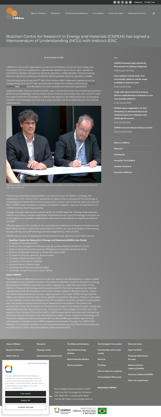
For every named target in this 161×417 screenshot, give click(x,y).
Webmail (138, 2)
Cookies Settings (25, 407)
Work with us (12, 356)
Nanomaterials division (78, 359)
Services (102, 359)
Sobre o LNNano (122, 142)
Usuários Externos (122, 166)
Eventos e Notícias (123, 172)
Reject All (25, 400)
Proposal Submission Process (138, 357)
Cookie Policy (17, 388)
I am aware (25, 394)
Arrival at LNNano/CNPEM (140, 374)
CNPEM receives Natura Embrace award (133, 127)
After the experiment (138, 380)
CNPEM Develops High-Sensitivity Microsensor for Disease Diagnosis (130, 65)
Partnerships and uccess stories (109, 351)
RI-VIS (23, 86)
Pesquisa (118, 148)
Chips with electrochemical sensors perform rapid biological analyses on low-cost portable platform (134, 95)
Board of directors (15, 350)
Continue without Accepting (37, 363)
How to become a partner (110, 371)
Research (41, 344)
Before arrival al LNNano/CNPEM (136, 367)
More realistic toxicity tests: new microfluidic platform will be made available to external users (130, 79)
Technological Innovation (110, 344)
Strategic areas (44, 350)
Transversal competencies (49, 356)
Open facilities (135, 350)
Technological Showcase (109, 377)
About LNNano (13, 344)
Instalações (119, 154)
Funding (102, 365)
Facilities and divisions (78, 344)
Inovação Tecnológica (124, 160)
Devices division (75, 365)
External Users (135, 344)
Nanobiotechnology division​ (76, 351)
